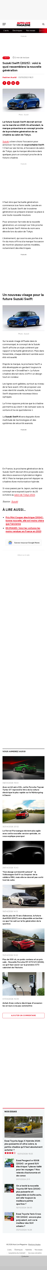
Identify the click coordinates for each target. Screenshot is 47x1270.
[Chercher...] (43, 24)
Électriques (19, 1250)
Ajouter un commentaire (23, 1015)
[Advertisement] (24, 10)
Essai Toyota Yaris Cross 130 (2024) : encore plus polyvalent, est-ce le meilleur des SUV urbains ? (28, 1220)
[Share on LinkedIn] (13, 83)
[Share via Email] (17, 83)
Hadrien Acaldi (10, 77)
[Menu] (4, 24)
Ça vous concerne (34, 1253)
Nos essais (30, 30)
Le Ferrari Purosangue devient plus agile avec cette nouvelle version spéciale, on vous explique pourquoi (22, 833)
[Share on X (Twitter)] (9, 83)
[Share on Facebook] (4, 83)
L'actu (6, 30)
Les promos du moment (17, 1253)
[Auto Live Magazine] (23, 24)
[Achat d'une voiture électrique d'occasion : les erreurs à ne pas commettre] (23, 984)
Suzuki (6, 141)
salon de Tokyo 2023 (24, 494)
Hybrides (28, 1250)
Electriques (17, 30)
